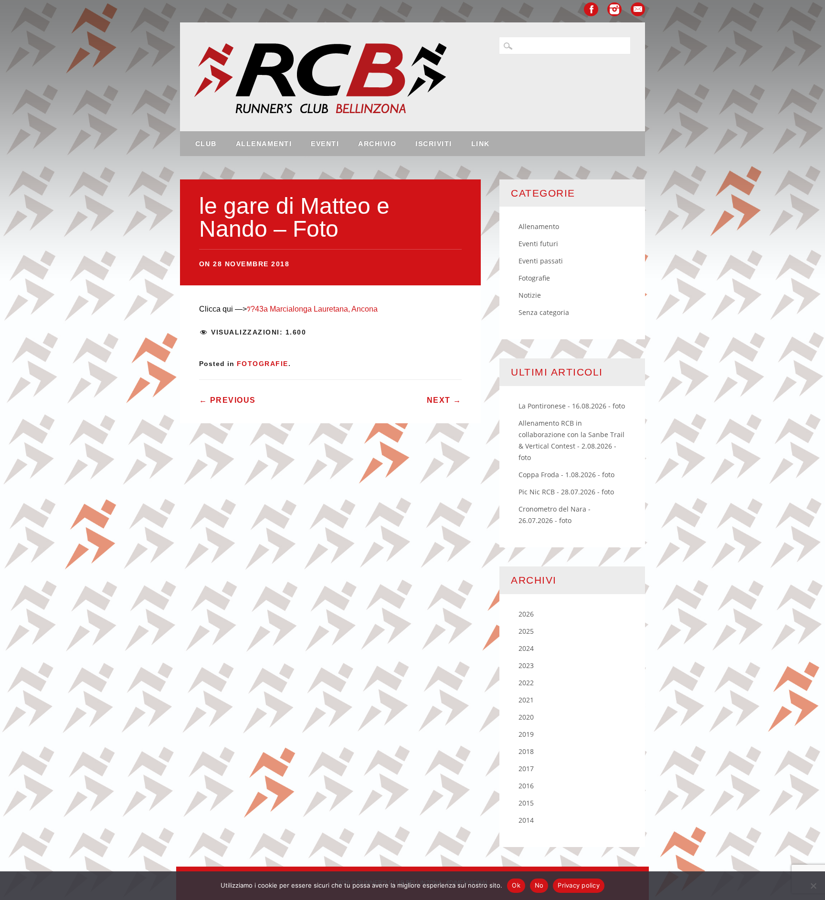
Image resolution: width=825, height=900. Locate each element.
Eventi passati (540, 260)
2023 (526, 665)
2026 (526, 613)
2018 (526, 751)
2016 (526, 785)
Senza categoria (543, 312)
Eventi (325, 143)
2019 (526, 734)
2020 (526, 717)
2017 (526, 768)
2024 (526, 648)
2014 (526, 820)
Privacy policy (579, 885)
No (539, 885)
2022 (526, 682)
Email (638, 9)
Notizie (529, 295)
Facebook (591, 9)
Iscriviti (433, 143)
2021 (526, 699)
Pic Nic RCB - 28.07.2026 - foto (566, 491)
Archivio (377, 143)
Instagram (614, 9)
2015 (526, 802)
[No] (813, 885)
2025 (526, 631)
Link (480, 143)
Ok (516, 885)
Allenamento (538, 226)
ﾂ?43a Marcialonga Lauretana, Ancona (312, 309)
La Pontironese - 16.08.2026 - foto (571, 405)
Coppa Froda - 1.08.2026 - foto (566, 474)
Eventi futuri (538, 243)
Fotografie (262, 363)
